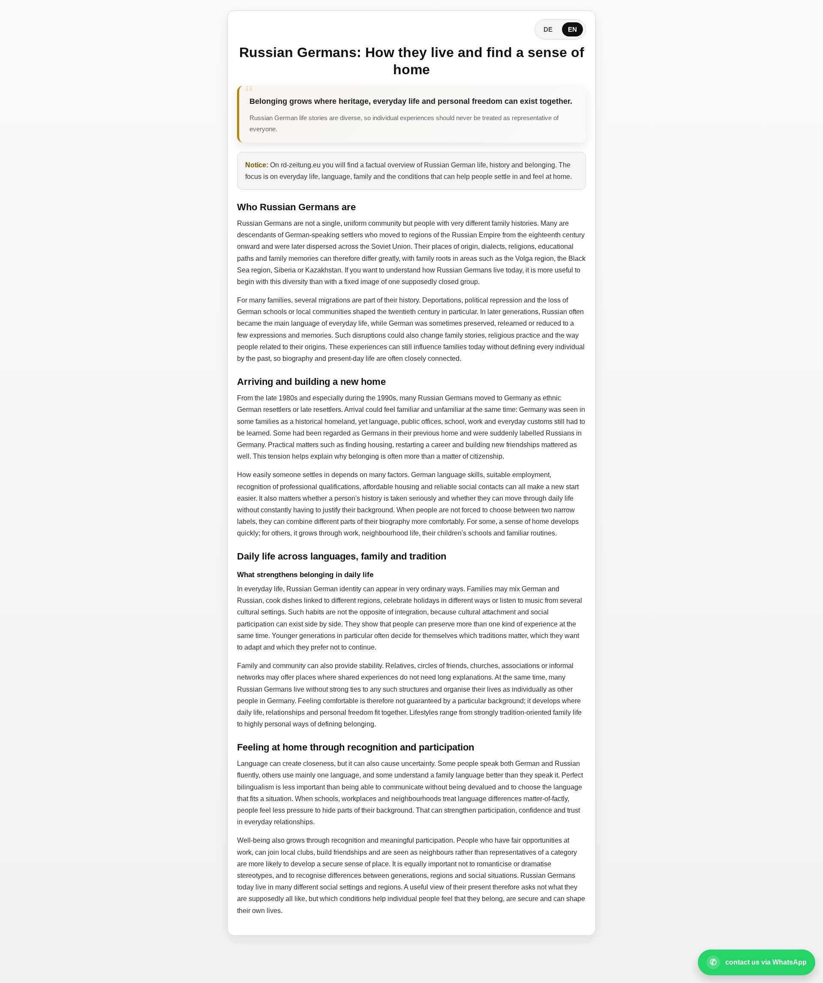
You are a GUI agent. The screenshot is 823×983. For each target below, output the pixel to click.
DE (548, 29)
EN (572, 29)
